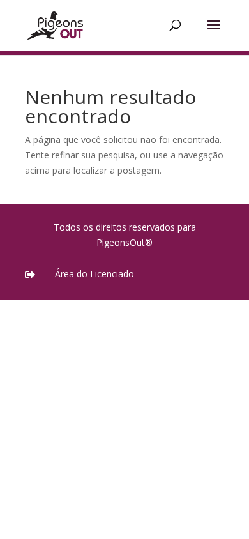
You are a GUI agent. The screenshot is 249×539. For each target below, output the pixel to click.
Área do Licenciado (94, 274)
